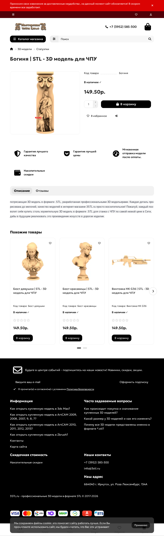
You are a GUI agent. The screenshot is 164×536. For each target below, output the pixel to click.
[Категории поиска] (54, 39)
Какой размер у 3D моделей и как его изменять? (118, 418)
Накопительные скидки (26, 462)
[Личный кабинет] (151, 14)
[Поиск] (150, 39)
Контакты (16, 440)
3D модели (25, 49)
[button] (11, 291)
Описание (22, 191)
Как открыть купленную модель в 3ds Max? (40, 408)
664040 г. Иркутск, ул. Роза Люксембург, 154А (115, 484)
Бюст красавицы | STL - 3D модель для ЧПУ (81, 291)
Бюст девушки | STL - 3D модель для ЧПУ (29, 291)
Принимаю (140, 525)
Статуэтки (42, 49)
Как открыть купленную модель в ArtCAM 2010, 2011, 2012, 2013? (43, 426)
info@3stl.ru (92, 468)
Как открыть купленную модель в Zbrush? (39, 434)
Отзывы (42, 191)
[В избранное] (50, 243)
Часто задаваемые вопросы (108, 401)
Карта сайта (18, 446)
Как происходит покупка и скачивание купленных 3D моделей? (111, 410)
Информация (21, 401)
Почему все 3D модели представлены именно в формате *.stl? (117, 426)
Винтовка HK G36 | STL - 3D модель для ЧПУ (130, 291)
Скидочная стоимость (29, 455)
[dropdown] (13, 14)
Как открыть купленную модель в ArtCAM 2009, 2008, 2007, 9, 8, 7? (43, 416)
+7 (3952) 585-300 (123, 27)
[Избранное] (136, 14)
